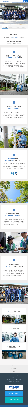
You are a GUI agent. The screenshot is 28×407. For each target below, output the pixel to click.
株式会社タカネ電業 (14, 375)
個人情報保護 (14, 368)
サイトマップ (14, 371)
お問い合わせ (14, 365)
